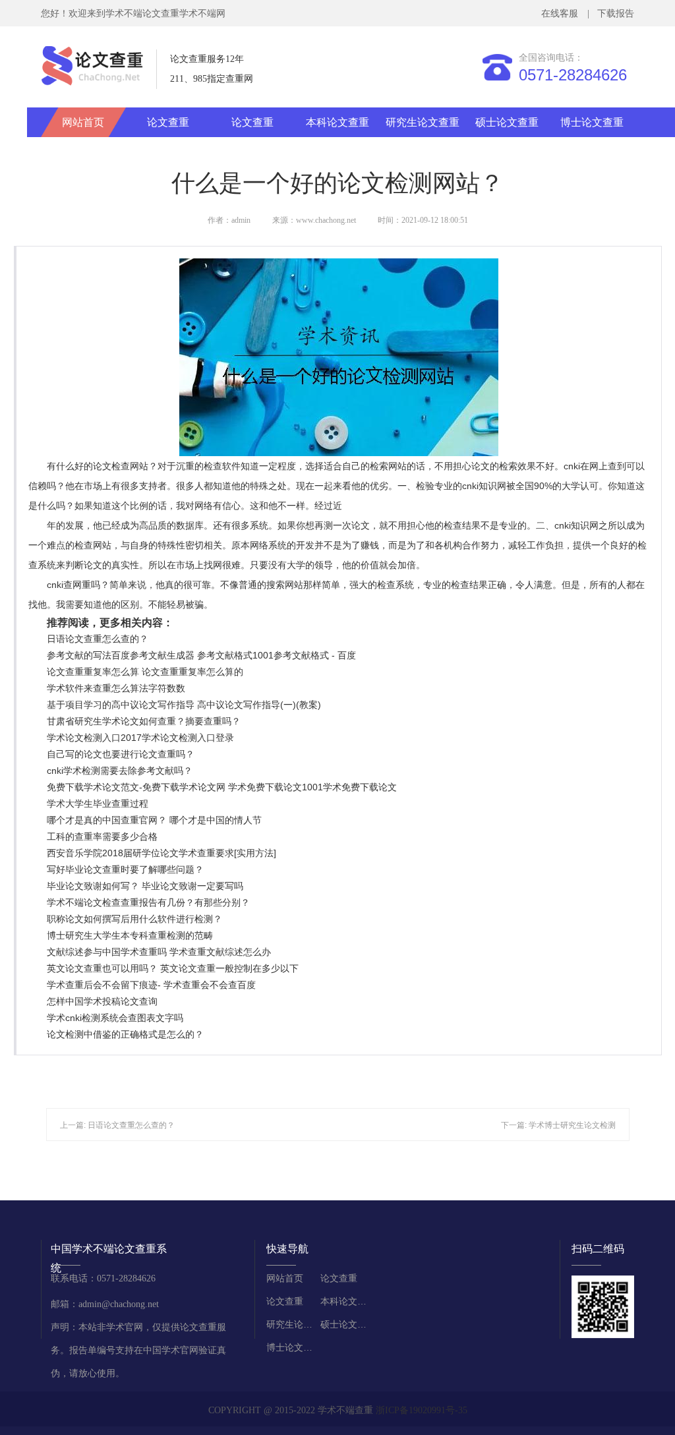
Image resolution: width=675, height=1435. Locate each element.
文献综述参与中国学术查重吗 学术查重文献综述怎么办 (159, 952)
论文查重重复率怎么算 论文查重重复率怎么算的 (145, 671)
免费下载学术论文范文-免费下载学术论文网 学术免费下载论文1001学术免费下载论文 (222, 787)
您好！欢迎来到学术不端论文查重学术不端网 (133, 13)
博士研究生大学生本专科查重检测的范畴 (130, 935)
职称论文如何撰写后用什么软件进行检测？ (134, 919)
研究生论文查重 (422, 122)
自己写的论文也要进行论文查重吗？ (120, 754)
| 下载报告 (609, 13)
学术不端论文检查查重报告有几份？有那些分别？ (148, 902)
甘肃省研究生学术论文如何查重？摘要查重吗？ (144, 721)
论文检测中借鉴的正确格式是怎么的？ (125, 1034)
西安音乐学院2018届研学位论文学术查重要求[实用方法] (161, 853)
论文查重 (168, 122)
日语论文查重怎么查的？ (97, 638)
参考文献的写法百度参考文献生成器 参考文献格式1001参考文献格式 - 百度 (201, 655)
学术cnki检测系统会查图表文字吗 (115, 1017)
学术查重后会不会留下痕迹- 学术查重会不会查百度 (151, 985)
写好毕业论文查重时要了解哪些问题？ (125, 869)
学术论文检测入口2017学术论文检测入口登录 (140, 737)
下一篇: (515, 1125)
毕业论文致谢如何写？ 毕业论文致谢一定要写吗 (145, 886)
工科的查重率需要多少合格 (102, 836)
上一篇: (74, 1125)
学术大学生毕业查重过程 (97, 803)
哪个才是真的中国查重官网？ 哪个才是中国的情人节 (154, 820)
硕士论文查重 (507, 122)
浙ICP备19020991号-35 (421, 1410)
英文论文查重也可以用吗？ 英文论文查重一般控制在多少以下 (173, 968)
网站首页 (83, 122)
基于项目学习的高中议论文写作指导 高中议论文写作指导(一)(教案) (184, 704)
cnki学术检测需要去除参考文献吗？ (119, 770)
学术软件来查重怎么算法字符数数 (116, 688)
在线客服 (562, 13)
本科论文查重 (337, 122)
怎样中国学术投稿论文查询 (102, 1001)
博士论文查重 (592, 122)
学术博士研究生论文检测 (572, 1125)
